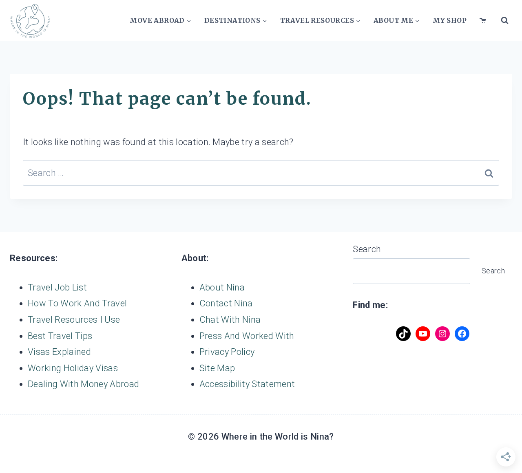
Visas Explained (59, 352)
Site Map (217, 368)
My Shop (450, 20)
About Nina (222, 287)
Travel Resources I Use (74, 320)
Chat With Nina (230, 320)
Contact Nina (226, 303)
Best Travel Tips (60, 336)
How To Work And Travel (77, 303)
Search (367, 249)
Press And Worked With (246, 336)
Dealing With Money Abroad (83, 384)
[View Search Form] (504, 20)
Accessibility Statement (247, 384)
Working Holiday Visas (73, 368)
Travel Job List (57, 287)
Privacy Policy (227, 352)
